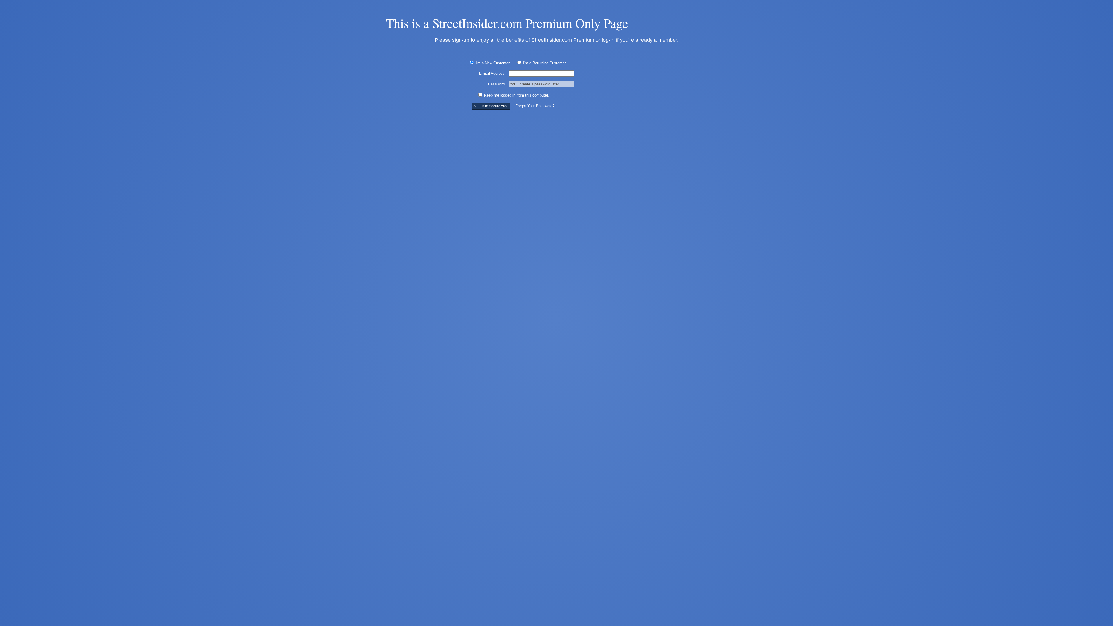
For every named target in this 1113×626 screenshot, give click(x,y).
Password (496, 84)
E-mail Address (492, 73)
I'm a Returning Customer (544, 63)
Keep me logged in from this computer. (516, 95)
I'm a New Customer (492, 63)
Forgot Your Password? (534, 106)
